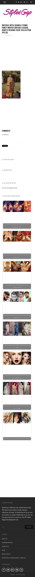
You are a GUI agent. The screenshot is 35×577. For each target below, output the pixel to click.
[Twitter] (18, 2)
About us (4, 539)
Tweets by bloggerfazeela (9, 188)
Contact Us (5, 546)
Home (3, 550)
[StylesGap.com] (17, 12)
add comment (8, 35)
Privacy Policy (6, 554)
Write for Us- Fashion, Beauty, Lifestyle (14, 558)
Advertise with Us (7, 542)
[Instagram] (27, 2)
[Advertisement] (17, 56)
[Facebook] (16, 2)
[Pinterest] (24, 2)
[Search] (31, 2)
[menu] (4, 2)
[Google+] (21, 2)
